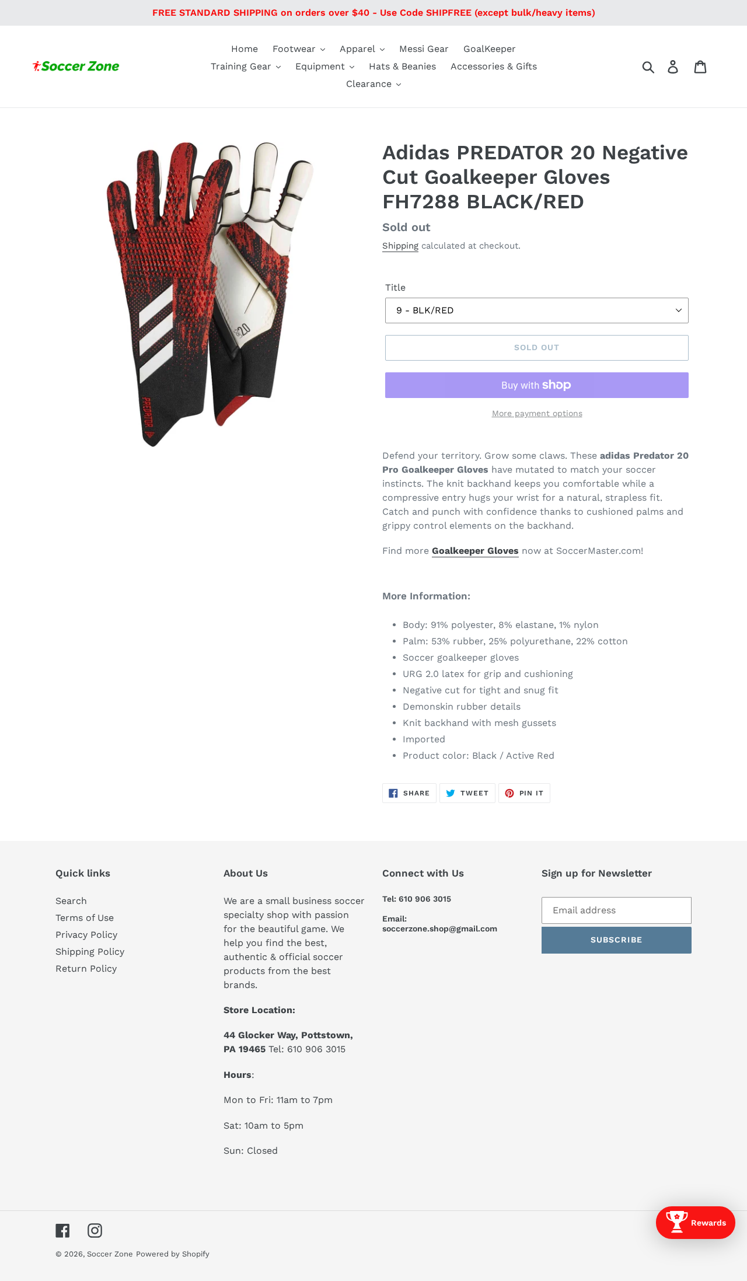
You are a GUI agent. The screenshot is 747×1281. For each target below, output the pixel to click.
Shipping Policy (89, 951)
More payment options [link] (537, 413)
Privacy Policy (86, 934)
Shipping (400, 245)
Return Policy (86, 968)
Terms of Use (84, 917)
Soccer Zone (110, 1253)
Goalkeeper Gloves (475, 550)
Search (71, 900)
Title (395, 287)
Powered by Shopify (173, 1253)
